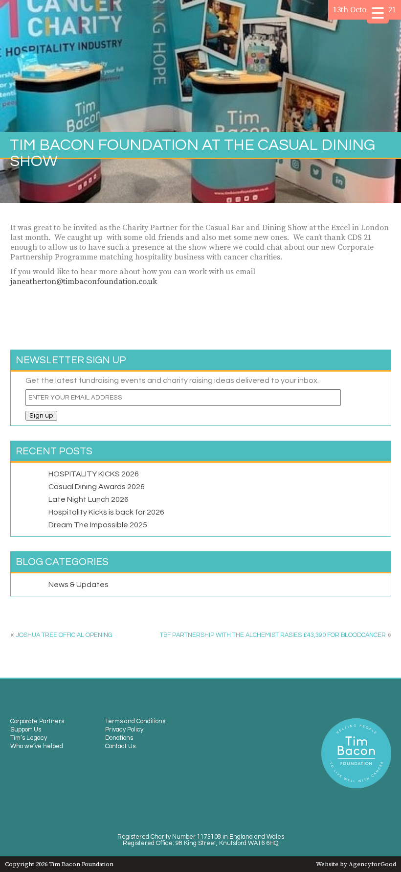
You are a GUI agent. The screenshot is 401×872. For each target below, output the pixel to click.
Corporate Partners (37, 721)
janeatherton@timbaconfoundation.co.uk (83, 281)
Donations (119, 738)
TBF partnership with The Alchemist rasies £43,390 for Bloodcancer (273, 635)
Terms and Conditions (135, 721)
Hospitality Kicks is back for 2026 (106, 512)
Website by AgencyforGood (356, 864)
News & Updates (78, 585)
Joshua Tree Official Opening (64, 635)
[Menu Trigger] (378, 12)
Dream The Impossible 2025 (97, 525)
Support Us (25, 730)
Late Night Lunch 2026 (88, 499)
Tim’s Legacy (28, 738)
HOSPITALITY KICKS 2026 (93, 474)
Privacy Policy (124, 730)
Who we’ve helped (36, 746)
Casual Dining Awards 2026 (96, 487)
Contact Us (120, 746)
